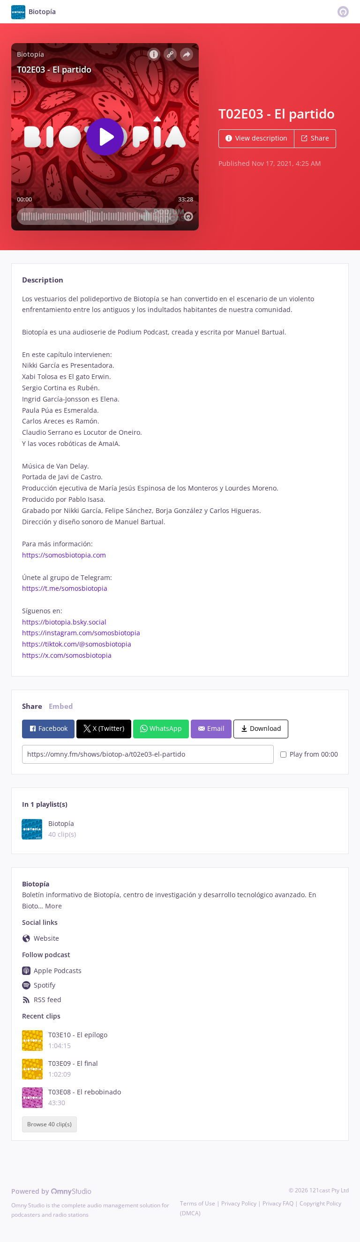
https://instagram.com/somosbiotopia (81, 632)
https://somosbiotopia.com (64, 554)
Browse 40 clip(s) (49, 1125)
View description (261, 138)
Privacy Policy (238, 1203)
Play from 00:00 (314, 754)
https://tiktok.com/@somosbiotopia (76, 644)
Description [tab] (42, 280)
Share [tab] (32, 706)
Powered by (31, 1191)
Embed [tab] (61, 706)
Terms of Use (197, 1203)
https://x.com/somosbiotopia (67, 655)
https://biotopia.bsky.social (64, 621)
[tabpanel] (180, 477)
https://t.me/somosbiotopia (64, 588)
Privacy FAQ (277, 1203)
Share (320, 138)
